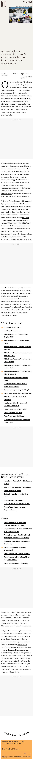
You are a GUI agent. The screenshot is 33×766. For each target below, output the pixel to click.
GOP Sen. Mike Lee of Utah (13, 500)
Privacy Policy (4, 757)
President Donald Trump (12, 327)
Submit (27, 754)
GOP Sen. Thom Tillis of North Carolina (17, 503)
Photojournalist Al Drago (12, 490)
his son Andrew (12, 560)
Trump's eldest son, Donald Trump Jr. (17, 553)
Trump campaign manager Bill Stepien (17, 390)
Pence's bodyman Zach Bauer (14, 416)
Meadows (15, 288)
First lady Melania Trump (12, 331)
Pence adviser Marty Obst (13, 412)
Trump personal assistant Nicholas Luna (17, 393)
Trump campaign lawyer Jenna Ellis (16, 563)
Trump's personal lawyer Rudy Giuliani (17, 557)
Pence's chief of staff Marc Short (15, 409)
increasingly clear (13, 180)
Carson (24, 288)
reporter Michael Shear (17, 487)
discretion (5, 626)
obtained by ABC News (19, 204)
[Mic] (3, 4)
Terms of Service (25, 756)
